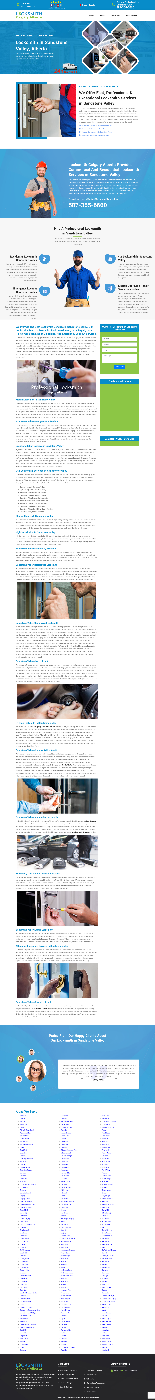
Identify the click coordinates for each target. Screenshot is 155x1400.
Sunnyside (105, 1273)
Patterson (64, 1341)
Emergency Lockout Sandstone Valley (25, 290)
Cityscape (23, 1247)
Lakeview (64, 1230)
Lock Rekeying (53, 765)
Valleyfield (105, 1307)
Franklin (64, 1139)
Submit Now (119, 367)
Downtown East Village (28, 1313)
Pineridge (64, 1350)
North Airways (66, 1304)
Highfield (64, 1184)
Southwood (106, 1241)
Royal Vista (106, 1170)
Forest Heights (66, 1133)
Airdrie (22, 1121)
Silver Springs (106, 1213)
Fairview (64, 1119)
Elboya (22, 1341)
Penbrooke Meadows (68, 1347)
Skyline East (106, 1218)
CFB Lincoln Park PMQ (28, 1224)
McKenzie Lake (66, 1270)
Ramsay (104, 1130)
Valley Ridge (106, 1304)
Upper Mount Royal (108, 1301)
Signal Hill (105, 1210)
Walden (104, 1316)
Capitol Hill (24, 1210)
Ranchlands (106, 1133)
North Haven (65, 1310)
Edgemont (23, 1336)
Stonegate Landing (108, 1256)
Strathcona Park (107, 1258)
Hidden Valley (66, 1181)
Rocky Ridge (106, 1153)
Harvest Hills (65, 1173)
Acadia (22, 1119)
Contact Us (116, 15)
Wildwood (105, 1336)
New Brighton (66, 1298)
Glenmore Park (66, 1153)
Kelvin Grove (65, 1213)
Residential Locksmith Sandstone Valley (23, 258)
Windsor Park (106, 1341)
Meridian (64, 1278)
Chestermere (24, 1233)
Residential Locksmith (41, 1009)
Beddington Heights (26, 1159)
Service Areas (131, 15)
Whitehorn (105, 1333)
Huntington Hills (66, 1204)
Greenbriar (64, 1161)
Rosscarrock (106, 1161)
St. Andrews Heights (109, 1250)
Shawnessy (105, 1201)
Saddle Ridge (106, 1179)
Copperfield (24, 1261)
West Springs (106, 1324)
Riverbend (105, 1150)
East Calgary (24, 1321)
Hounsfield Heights (67, 1201)
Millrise (63, 1284)
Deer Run (23, 1290)
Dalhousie (23, 1284)
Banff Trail (23, 1150)
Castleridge (23, 1213)
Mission (63, 1287)
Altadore (23, 1127)
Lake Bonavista (66, 1227)
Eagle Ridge (24, 1318)
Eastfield (23, 1330)
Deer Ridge (24, 1287)
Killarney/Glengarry (67, 1218)
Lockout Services (90, 821)
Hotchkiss (64, 1199)
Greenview (64, 1164)
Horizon (63, 1196)
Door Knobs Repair (66, 1387)
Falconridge (65, 1124)
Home (91, 15)
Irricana (63, 1210)
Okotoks (64, 1324)
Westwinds (105, 1330)
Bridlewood (24, 1187)
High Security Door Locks (69, 1370)
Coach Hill (23, 1253)
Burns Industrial (25, 1193)
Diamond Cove (25, 1296)
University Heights (108, 1296)
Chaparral (23, 1227)
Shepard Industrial (108, 1204)
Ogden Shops (65, 1321)
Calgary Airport (25, 1199)
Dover (22, 1304)
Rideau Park (106, 1147)
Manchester (65, 1247)
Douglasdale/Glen (26, 1301)
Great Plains (65, 1159)
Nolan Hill (64, 1301)
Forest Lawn (65, 1136)
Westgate (105, 1327)
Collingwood (24, 1258)
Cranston (23, 1273)
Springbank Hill (107, 1244)
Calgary (22, 1196)
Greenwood (65, 1167)
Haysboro (64, 1179)
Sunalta (104, 1264)
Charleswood (24, 1230)
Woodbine (105, 1347)
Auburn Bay (24, 1141)
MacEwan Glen (66, 1241)
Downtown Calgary (26, 1307)
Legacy (63, 1233)
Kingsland (64, 1224)
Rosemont (105, 1159)
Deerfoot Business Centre (28, 1293)
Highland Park (66, 1187)
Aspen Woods (24, 1139)
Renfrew (105, 1141)
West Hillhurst (106, 1321)
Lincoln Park (65, 1236)
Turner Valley (106, 1287)
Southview (105, 1238)
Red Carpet (105, 1136)
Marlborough (65, 1256)
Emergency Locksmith (94, 1387)
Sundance (105, 1270)
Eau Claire (23, 1333)
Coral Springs (24, 1264)
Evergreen (64, 1116)
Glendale (64, 1147)
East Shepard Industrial (27, 1327)
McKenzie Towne (67, 1273)
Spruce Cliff (106, 1247)
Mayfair (63, 1261)
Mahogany (64, 1244)
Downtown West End (27, 1316)
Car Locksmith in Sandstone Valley (135, 258)
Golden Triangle (66, 1156)
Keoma (63, 1216)
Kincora (63, 1221)
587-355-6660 (125, 8)
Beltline (22, 1164)
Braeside (23, 1176)
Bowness (23, 1173)
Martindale (64, 1258)
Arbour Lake (24, 1136)
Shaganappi (106, 1196)
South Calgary (106, 1233)
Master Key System (67, 1375)
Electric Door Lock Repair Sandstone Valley (133, 287)
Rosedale (105, 1156)
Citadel (22, 1244)
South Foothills (107, 1236)
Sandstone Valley (107, 1184)
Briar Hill (23, 1181)
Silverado (105, 1216)
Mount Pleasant (66, 1296)
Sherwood (105, 1207)
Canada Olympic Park (27, 1204)
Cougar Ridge (24, 1267)
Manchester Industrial (68, 1250)
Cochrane (23, 1256)
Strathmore (105, 1261)
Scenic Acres (106, 1190)
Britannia (23, 1190)
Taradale (105, 1278)
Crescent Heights (25, 1276)
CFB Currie (24, 1221)
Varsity (104, 1310)
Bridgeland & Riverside (28, 1184)
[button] (33, 1088)
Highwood (64, 1190)
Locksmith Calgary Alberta (76, 1397)
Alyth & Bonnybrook (27, 1130)
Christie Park (24, 1241)
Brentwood (23, 1179)
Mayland (64, 1264)
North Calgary (66, 1307)
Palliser (63, 1327)
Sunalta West (106, 1267)
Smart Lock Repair (66, 1383)
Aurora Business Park (27, 1144)
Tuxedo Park (106, 1293)
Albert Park (24, 1124)
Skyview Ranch (107, 1224)
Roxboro (105, 1164)
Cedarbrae (23, 1216)
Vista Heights (106, 1313)
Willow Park (106, 1338)
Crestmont (23, 1278)
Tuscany (104, 1290)
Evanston (23, 1350)
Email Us (117, 1370)
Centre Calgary (25, 1218)
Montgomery (65, 1293)
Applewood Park (25, 1133)
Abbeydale (23, 1116)
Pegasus (63, 1344)
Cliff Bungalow (25, 1250)
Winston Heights (107, 1344)
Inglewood (64, 1207)
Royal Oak (105, 1167)
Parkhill (63, 1336)
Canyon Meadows (26, 1207)
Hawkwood (65, 1176)
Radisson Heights (108, 1127)
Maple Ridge (65, 1253)
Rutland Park (106, 1176)
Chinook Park (24, 1238)
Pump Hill (105, 1119)
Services (102, 15)
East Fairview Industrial (28, 1324)
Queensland (106, 1124)
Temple (104, 1281)
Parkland (64, 1338)
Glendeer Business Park (69, 1150)
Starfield (104, 1253)
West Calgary (106, 1318)
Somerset (105, 1227)
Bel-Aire (23, 1161)
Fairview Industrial (67, 1121)
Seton (104, 1193)
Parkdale (64, 1333)
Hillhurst (64, 1193)
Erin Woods (24, 1344)
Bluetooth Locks (92, 1375)
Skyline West (106, 1221)
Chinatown (23, 1236)
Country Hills (24, 1270)
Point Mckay (106, 1116)
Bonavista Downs (26, 1170)
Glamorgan (64, 1141)
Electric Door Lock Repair (69, 1379)
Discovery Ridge (25, 1298)
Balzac (22, 1147)
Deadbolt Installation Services (72, 765)
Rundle (104, 1173)
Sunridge (105, 1276)
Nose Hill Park (66, 1313)
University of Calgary (109, 1298)
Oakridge (64, 1316)
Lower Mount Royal (68, 1238)
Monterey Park (66, 1290)
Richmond (105, 1144)
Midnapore (64, 1281)
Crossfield (23, 1281)
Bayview (23, 1156)
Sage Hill (105, 1181)
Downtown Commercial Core (30, 1310)
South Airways (107, 1230)
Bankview (23, 1153)
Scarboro (105, 1187)
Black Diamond (25, 1167)
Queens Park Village (109, 1121)
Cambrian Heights (26, 1201)
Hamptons (64, 1170)
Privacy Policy (91, 1391)
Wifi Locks (90, 1379)
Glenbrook (64, 1144)
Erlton (22, 1347)
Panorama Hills (66, 1330)
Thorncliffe (105, 1284)
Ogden (63, 1318)
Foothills (64, 1130)
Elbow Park (24, 1338)
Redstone (105, 1139)
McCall (63, 1267)
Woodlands (105, 1350)
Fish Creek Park (66, 1127)
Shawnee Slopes (107, 1199)
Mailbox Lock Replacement (95, 1383)
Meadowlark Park (67, 1276)
